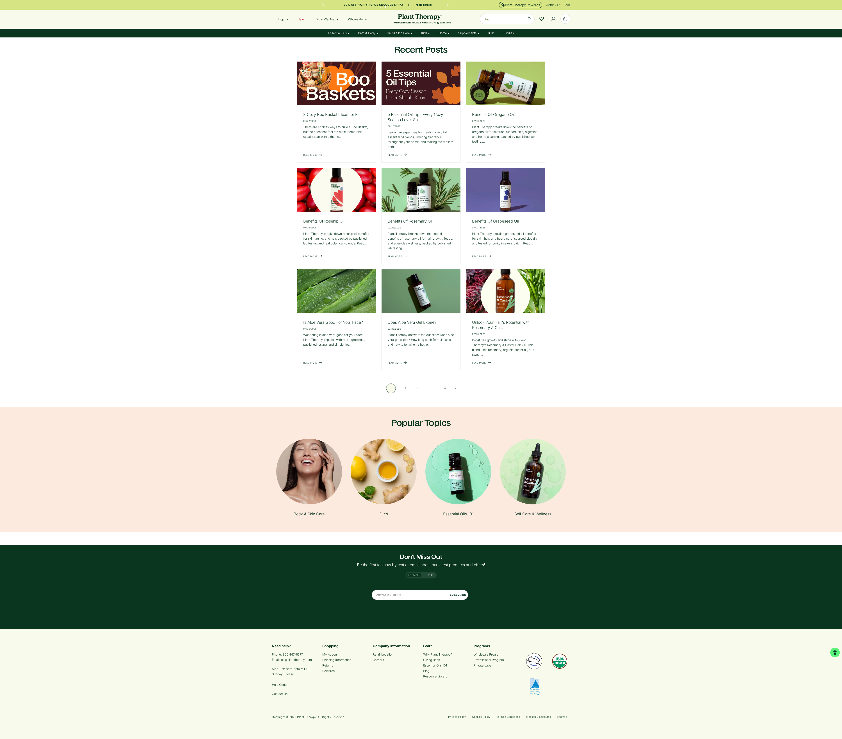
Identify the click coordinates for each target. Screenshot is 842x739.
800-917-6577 (293, 654)
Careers (378, 660)
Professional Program (489, 660)
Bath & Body (367, 33)
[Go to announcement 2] (385, 6)
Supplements (467, 33)
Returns (327, 665)
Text (431, 575)
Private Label (483, 665)
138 (444, 388)
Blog (426, 671)
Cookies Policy (481, 716)
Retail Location (383, 654)
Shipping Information (336, 660)
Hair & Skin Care (399, 33)
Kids (424, 33)
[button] (551, 5)
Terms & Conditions (508, 716)
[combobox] (507, 19)
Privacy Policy (457, 716)
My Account (330, 654)
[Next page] (455, 388)
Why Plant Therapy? (437, 654)
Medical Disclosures (538, 716)
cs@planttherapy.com (296, 659)
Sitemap (562, 716)
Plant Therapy (306, 717)
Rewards (328, 671)
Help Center (280, 684)
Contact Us (279, 694)
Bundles (508, 33)
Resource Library (435, 676)
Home (443, 33)
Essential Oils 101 (435, 665)
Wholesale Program (487, 654)
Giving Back (431, 660)
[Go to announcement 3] (390, 6)
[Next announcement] (447, 4)
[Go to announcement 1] (380, 6)
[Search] (529, 19)
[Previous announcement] (323, 4)
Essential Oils (338, 33)
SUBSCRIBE (458, 594)
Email (415, 575)
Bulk (491, 33)
